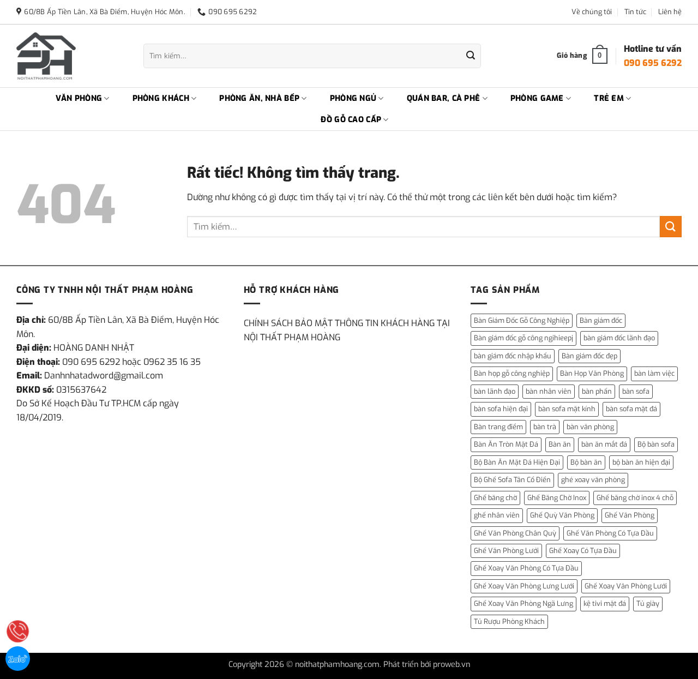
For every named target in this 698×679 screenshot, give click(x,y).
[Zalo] (17, 658)
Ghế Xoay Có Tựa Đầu (583, 550)
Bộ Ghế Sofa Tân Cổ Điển (512, 479)
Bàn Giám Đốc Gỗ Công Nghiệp (521, 320)
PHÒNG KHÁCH (161, 98)
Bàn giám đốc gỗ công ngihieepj (523, 337)
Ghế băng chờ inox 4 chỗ (635, 497)
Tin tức (635, 11)
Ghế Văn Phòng (629, 515)
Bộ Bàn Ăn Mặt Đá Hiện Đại (517, 462)
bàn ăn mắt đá (604, 444)
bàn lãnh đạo (494, 391)
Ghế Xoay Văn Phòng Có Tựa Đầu (526, 568)
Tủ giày (647, 603)
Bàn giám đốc (601, 320)
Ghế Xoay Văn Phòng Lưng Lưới (524, 586)
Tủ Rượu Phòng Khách (509, 621)
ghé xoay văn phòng (593, 479)
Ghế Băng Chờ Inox (556, 497)
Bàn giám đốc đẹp (589, 355)
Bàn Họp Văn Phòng (592, 373)
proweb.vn (451, 664)
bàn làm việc (654, 373)
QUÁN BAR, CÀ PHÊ (443, 98)
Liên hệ (670, 11)
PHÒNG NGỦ (353, 98)
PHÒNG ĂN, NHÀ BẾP (259, 98)
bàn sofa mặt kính (566, 408)
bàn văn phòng (590, 426)
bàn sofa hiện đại (501, 408)
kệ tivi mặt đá (604, 603)
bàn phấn (597, 391)
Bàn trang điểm (498, 426)
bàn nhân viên (548, 391)
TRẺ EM (609, 98)
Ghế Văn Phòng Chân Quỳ (515, 533)
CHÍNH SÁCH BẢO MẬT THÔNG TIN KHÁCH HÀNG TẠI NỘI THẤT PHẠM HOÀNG (347, 330)
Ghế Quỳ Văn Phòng (562, 515)
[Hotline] (17, 631)
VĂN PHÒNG (79, 98)
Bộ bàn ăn (586, 462)
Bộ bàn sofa (656, 444)
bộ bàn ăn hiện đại (641, 462)
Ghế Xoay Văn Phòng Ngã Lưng (523, 603)
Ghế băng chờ (495, 497)
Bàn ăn (560, 444)
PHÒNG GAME (537, 98)
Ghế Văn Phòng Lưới (506, 550)
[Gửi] (470, 56)
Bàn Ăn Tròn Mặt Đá (506, 444)
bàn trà (544, 426)
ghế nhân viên (497, 515)
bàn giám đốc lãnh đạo (619, 337)
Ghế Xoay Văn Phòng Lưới (626, 586)
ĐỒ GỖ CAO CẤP (351, 120)
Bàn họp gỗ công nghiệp (512, 373)
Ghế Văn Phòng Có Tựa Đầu (610, 533)
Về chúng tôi (591, 11)
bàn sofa (635, 391)
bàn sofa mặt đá (631, 408)
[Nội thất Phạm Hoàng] (71, 56)
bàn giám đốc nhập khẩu (512, 355)
